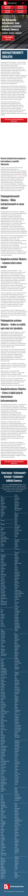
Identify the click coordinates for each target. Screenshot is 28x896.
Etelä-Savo (3, 540)
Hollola (2, 589)
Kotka (2, 758)
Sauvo (16, 686)
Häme (2, 600)
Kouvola (2, 759)
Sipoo (16, 705)
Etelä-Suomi (3, 541)
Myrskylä (17, 504)
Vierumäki (17, 835)
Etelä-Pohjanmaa (5, 538)
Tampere (17, 748)
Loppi (2, 841)
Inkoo (2, 621)
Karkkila (2, 686)
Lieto (2, 828)
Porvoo (16, 603)
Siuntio (16, 708)
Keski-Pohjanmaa (5, 711)
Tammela (17, 745)
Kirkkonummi (4, 729)
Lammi (2, 801)
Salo (16, 677)
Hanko (2, 567)
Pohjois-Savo (18, 594)
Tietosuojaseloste (19, 891)
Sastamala (17, 683)
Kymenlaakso (4, 783)
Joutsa (2, 639)
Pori (15, 600)
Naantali (16, 513)
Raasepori (17, 636)
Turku (16, 771)
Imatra (2, 618)
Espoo (2, 535)
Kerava (2, 708)
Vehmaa (16, 823)
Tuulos (16, 775)
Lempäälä (3, 822)
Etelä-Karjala (4, 537)
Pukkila (16, 608)
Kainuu (2, 662)
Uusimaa (17, 800)
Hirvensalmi (3, 588)
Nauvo (16, 521)
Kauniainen (3, 696)
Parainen (17, 557)
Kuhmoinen (3, 767)
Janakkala (3, 633)
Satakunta (17, 684)
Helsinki (2, 583)
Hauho (2, 577)
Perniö (16, 569)
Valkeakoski (17, 808)
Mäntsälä (17, 505)
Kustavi (2, 776)
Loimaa (2, 837)
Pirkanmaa (17, 585)
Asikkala (2, 512)
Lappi (2, 808)
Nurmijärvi (17, 533)
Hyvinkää (3, 597)
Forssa (2, 551)
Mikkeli (2, 875)
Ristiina (16, 657)
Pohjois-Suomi (18, 596)
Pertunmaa (17, 572)
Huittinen (3, 592)
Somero (16, 716)
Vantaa (16, 816)
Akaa (2, 497)
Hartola (2, 570)
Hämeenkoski (4, 601)
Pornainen (17, 602)
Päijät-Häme (17, 627)
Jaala (2, 630)
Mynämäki (17, 502)
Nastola (16, 519)
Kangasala (3, 668)
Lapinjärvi (3, 802)
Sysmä (16, 732)
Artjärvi (2, 510)
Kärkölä (2, 788)
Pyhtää (16, 615)
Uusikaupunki (18, 798)
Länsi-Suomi (4, 855)
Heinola (2, 580)
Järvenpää (3, 655)
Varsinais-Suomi (18, 820)
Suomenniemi (18, 728)
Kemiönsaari (3, 705)
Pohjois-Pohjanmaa (19, 593)
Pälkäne (16, 629)
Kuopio (2, 768)
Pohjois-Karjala (18, 591)
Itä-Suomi (3, 626)
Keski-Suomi (4, 713)
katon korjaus (19, 175)
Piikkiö (16, 584)
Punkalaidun (17, 611)
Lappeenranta (4, 807)
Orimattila (17, 541)
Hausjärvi (3, 579)
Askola (2, 515)
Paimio (16, 554)
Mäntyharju (17, 510)
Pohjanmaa (17, 590)
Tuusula (16, 778)
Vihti (16, 837)
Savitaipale (17, 687)
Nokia (16, 524)
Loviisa (2, 843)
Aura (2, 516)
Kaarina (2, 659)
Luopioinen (3, 847)
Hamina (2, 562)
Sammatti (17, 681)
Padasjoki (17, 552)
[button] (23, 3)
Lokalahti (3, 840)
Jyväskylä (3, 649)
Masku (2, 864)
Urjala (16, 789)
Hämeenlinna (4, 604)
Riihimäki (17, 652)
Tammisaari (17, 747)
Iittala (2, 611)
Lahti (2, 795)
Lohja (2, 834)
